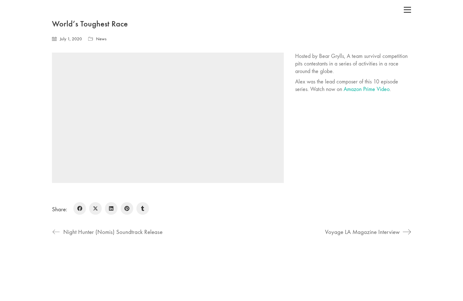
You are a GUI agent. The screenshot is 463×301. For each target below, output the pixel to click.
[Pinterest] (127, 208)
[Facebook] (79, 208)
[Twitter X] (95, 208)
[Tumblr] (142, 208)
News (101, 39)
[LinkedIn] (111, 208)
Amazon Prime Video (367, 89)
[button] (407, 9)
